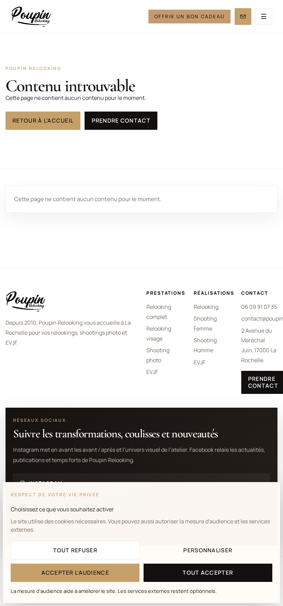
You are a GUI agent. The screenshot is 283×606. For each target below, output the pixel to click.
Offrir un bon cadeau (189, 16)
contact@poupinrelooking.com (259, 318)
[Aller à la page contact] (243, 16)
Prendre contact (121, 120)
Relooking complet (158, 312)
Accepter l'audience (75, 572)
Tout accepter (208, 572)
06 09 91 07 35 (259, 307)
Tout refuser (75, 550)
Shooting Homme (205, 345)
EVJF (152, 372)
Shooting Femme (205, 323)
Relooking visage (158, 333)
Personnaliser (207, 550)
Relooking (206, 307)
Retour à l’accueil (43, 120)
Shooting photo (157, 355)
